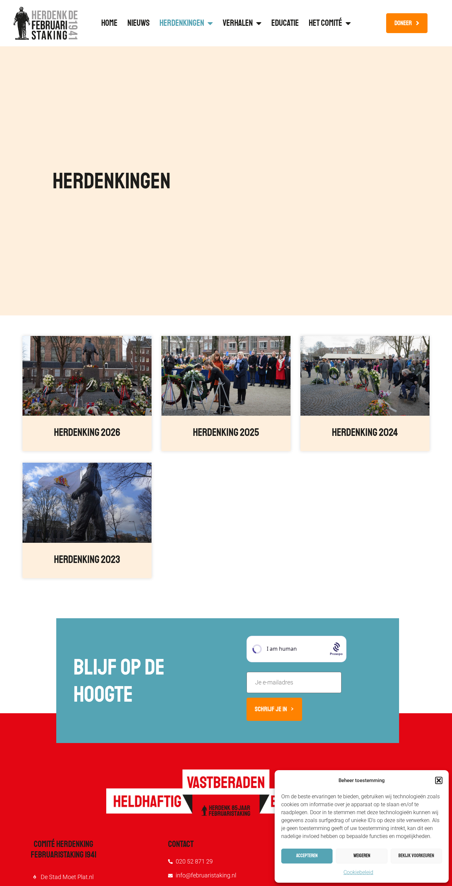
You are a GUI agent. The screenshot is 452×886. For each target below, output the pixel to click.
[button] (438, 780)
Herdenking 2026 (87, 432)
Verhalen (238, 23)
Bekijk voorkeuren (416, 856)
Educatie (285, 23)
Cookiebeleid (358, 872)
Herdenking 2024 (365, 432)
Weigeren (361, 856)
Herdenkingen (181, 23)
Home (109, 23)
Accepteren (307, 856)
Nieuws (138, 23)
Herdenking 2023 (87, 559)
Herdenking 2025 (226, 432)
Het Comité (325, 23)
